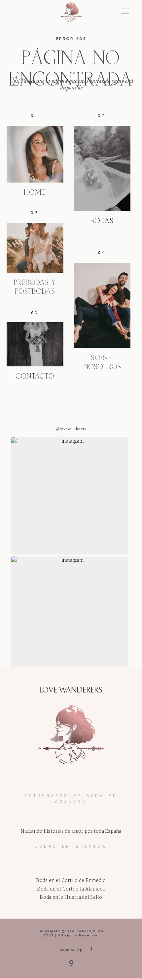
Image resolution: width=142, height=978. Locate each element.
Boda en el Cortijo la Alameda (71, 889)
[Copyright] (71, 963)
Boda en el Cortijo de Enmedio (71, 881)
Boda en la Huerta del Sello (71, 897)
